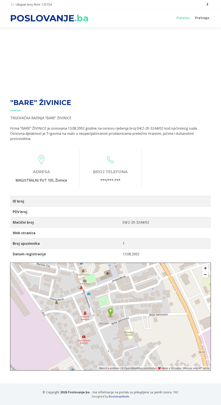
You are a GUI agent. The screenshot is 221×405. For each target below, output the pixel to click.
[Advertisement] (110, 60)
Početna (183, 18)
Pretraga (202, 18)
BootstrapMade (119, 396)
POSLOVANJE (49, 18)
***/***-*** (110, 180)
